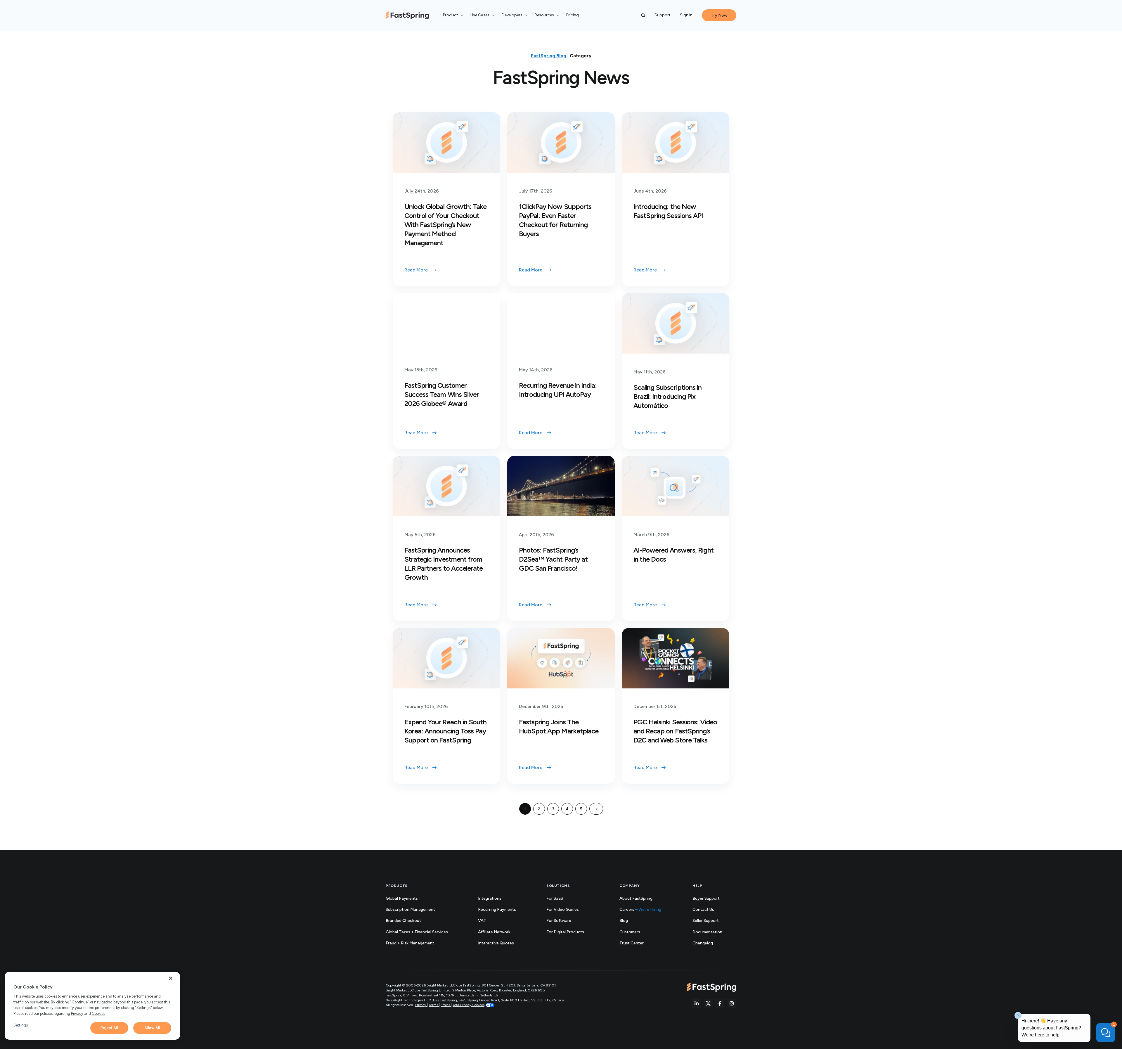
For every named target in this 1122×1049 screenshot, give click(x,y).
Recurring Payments (497, 909)
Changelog (709, 943)
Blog (623, 920)
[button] (643, 15)
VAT (482, 920)
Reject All (109, 1028)
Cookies (98, 1013)
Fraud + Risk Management (410, 943)
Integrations (489, 898)
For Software (558, 920)
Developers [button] (512, 15)
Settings (20, 1025)
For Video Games (562, 909)
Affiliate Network (494, 931)
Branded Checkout (403, 920)
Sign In (686, 15)
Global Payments (402, 898)
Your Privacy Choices (468, 1005)
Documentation (713, 932)
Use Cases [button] (479, 15)
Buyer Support (706, 898)
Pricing (572, 15)
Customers (629, 931)
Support (662, 15)
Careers (641, 909)
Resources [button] (544, 15)
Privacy (421, 1005)
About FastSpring (635, 898)
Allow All (152, 1028)
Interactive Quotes (496, 943)
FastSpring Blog (548, 55)
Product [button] (450, 15)
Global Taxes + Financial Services (417, 931)
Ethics (446, 1005)
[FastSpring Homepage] (711, 987)
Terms (434, 1005)
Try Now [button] (719, 15)
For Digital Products (565, 931)
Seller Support (712, 921)
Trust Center (638, 943)
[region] (92, 1006)
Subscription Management (410, 909)
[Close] (170, 978)
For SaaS (554, 898)
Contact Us (703, 909)
